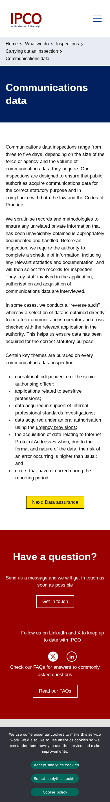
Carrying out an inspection (32, 51)
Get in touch (55, 601)
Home (12, 43)
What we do (37, 43)
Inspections (67, 43)
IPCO (26, 18)
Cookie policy (55, 792)
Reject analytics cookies (56, 778)
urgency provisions (56, 427)
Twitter (53, 656)
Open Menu (97, 18)
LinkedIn (72, 656)
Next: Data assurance (55, 502)
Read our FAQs (55, 691)
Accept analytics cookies (56, 765)
